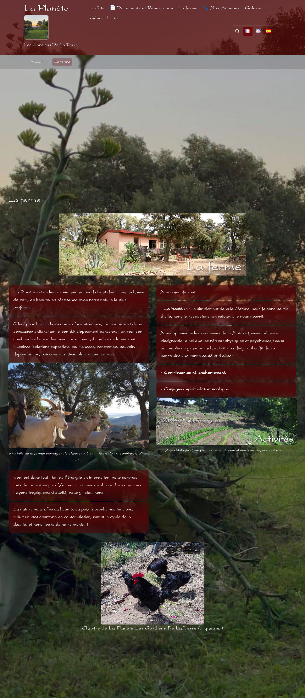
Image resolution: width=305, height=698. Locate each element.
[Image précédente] (111, 583)
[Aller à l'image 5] (150, 620)
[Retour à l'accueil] (36, 27)
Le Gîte (96, 8)
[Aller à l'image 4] (148, 620)
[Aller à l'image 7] (155, 620)
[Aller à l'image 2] (144, 620)
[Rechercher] (237, 31)
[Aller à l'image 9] (160, 620)
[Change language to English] (258, 31)
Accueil (36, 62)
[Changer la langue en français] (248, 31)
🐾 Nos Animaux (221, 8)
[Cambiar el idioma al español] (268, 31)
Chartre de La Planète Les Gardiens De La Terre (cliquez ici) (152, 628)
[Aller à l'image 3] (146, 620)
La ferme (188, 8)
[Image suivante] (194, 583)
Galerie (253, 8)
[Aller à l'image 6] (152, 620)
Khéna (95, 18)
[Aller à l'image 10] (162, 620)
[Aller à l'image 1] (142, 620)
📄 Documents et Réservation (141, 8)
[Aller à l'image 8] (158, 620)
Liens (113, 18)
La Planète (46, 8)
